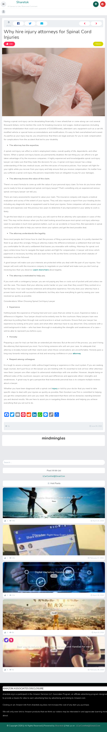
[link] (9, 44)
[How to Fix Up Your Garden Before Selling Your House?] (96, 23)
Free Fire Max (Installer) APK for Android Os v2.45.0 (53, 609)
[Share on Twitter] (30, 23)
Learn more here (41, 270)
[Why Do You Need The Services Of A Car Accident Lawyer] (84, 23)
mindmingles (53, 438)
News (98, 44)
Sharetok (22, 2)
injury (54, 388)
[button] (3, 4)
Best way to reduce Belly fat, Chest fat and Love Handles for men (54, 646)
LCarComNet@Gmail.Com (54, 476)
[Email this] (41, 23)
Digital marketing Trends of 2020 (54, 572)
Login (103, 4)
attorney (77, 353)
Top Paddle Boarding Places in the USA (53, 497)
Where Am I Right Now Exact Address (54, 535)
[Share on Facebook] (18, 23)
